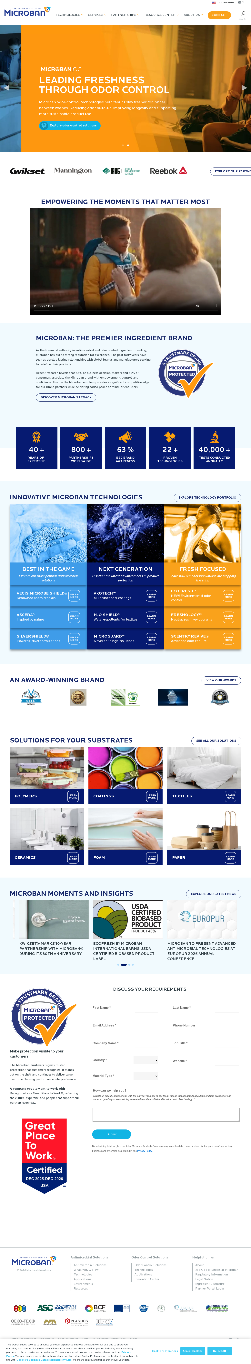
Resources (81, 1288)
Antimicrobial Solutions (89, 1257)
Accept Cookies (193, 1351)
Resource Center (160, 15)
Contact (219, 15)
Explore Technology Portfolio (207, 497)
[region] (125, 1351)
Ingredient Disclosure (210, 1284)
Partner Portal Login (209, 1288)
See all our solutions (216, 740)
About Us (192, 15)
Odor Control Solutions (149, 1257)
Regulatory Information (211, 1274)
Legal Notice (204, 1279)
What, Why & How (86, 1270)
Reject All (219, 1351)
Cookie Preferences (165, 1351)
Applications (82, 1279)
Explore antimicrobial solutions (178, 125)
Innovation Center (147, 1279)
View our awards (221, 680)
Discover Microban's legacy (66, 397)
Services (95, 15)
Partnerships (123, 15)
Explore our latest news (213, 894)
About (199, 1265)
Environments (83, 1284)
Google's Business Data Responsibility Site (44, 1360)
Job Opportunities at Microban (216, 1270)
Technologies (68, 15)
